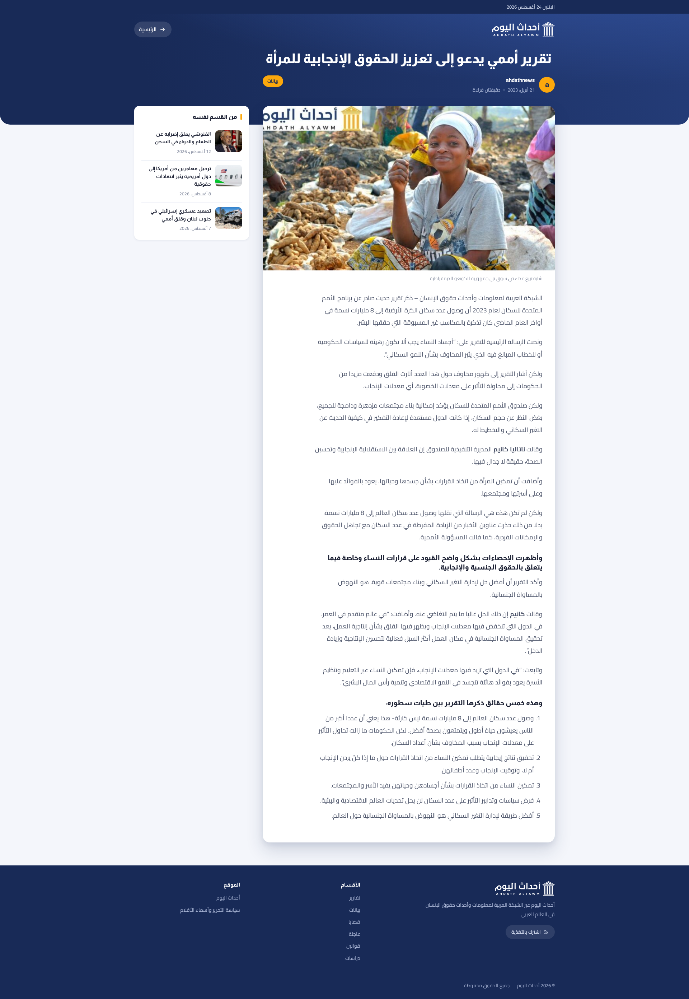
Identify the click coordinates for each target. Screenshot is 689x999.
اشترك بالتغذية (526, 932)
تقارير (355, 897)
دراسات (352, 958)
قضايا (354, 921)
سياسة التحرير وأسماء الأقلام (210, 910)
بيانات (354, 910)
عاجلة (354, 934)
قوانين (353, 946)
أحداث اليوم (228, 897)
